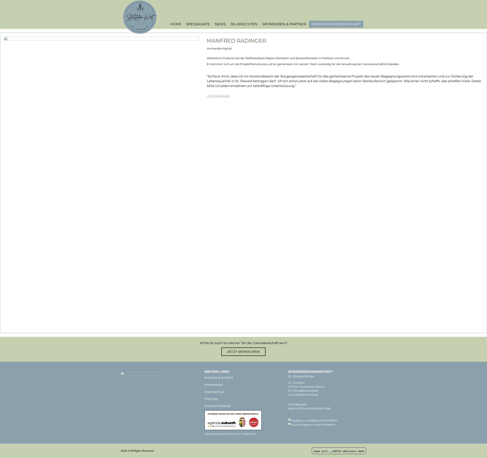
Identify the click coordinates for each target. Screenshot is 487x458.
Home (175, 24)
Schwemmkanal (218, 406)
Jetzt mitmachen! (243, 352)
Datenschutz (215, 392)
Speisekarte (198, 24)
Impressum (214, 384)
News (220, 24)
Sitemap (211, 399)
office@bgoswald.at (305, 390)
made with (321, 451)
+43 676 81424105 (218, 96)
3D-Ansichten (244, 24)
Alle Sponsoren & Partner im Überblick (230, 434)
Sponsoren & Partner (284, 24)
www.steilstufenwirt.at (303, 394)
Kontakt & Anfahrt (219, 377)
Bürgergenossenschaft (336, 24)
